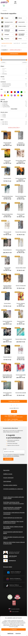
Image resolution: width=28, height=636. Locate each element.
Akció (14, 69)
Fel (14, 411)
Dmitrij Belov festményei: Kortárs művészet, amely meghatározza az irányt (13, 502)
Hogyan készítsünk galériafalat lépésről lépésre (13, 532)
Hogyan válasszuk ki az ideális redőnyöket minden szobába (13, 497)
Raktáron (14, 68)
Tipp (14, 72)
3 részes (14, 114)
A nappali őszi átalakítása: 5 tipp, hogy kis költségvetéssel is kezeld (13, 522)
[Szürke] (12, 95)
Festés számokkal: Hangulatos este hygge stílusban (13, 537)
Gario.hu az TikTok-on (15, 585)
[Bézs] (25, 92)
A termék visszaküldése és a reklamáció (13, 489)
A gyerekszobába (14, 106)
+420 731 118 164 (13, 556)
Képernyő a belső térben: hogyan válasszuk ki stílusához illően (14, 543)
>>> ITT (16, 626)
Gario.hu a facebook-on (16, 572)
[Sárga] (8, 95)
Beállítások (10, 633)
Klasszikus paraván (14, 83)
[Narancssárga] (5, 95)
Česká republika (15, 611)
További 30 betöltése (14, 401)
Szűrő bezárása (14, 53)
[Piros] (12, 92)
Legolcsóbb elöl (16, 43)
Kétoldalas (14, 73)
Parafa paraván (14, 86)
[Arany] (18, 95)
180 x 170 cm (14, 124)
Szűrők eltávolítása (15, 49)
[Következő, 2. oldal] (14, 405)
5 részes (14, 116)
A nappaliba (4, 49)
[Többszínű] (22, 95)
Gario (14, 78)
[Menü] (15, 2)
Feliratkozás (8, 459)
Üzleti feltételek (7, 481)
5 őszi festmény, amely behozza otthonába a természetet (14, 513)
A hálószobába (14, 105)
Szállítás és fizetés (7, 474)
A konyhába (14, 102)
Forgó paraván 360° (14, 85)
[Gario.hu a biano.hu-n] (14, 603)
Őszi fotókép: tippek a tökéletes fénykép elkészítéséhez (13, 527)
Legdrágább (24, 43)
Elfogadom (14, 629)
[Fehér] (2, 92)
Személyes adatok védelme (10, 485)
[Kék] (18, 92)
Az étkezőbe (14, 104)
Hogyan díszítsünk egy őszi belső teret (12, 517)
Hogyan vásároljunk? (8, 477)
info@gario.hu (12, 560)
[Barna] (15, 92)
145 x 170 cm (14, 123)
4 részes (14, 115)
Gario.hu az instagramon (16, 579)
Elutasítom (18, 633)
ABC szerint (3, 45)
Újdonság (14, 71)
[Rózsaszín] (2, 95)
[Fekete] (5, 92)
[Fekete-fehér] (8, 92)
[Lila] (15, 95)
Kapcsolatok (6, 470)
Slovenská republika (15, 609)
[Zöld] (22, 92)
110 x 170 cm (14, 121)
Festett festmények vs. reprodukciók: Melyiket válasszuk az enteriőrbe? (12, 508)
